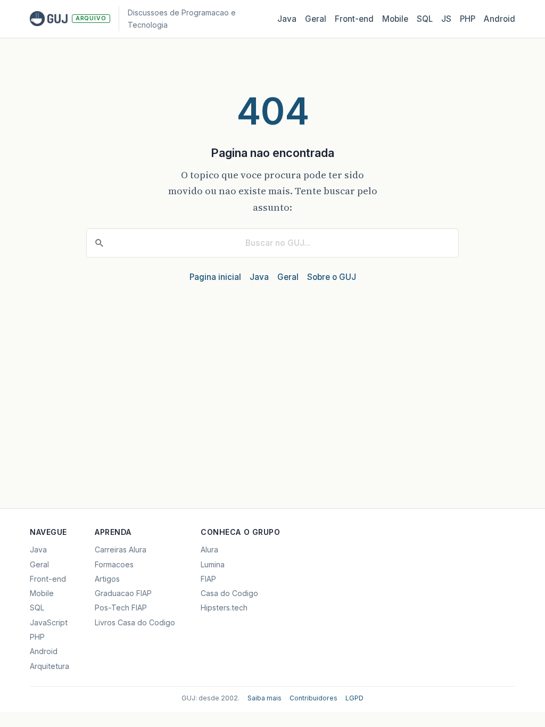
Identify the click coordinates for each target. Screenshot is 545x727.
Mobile (395, 19)
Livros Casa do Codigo (135, 622)
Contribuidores (313, 698)
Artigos (107, 578)
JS (446, 19)
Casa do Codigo (229, 593)
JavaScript (49, 622)
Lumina (213, 564)
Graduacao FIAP (123, 593)
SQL (425, 19)
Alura (209, 549)
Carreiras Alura (120, 549)
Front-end (48, 578)
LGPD (354, 698)
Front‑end (354, 19)
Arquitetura (49, 666)
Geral (315, 19)
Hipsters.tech (224, 607)
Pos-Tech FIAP (121, 607)
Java (286, 19)
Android (499, 19)
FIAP (208, 578)
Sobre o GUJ (331, 277)
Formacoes (114, 564)
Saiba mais (264, 698)
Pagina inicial (215, 277)
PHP (467, 19)
